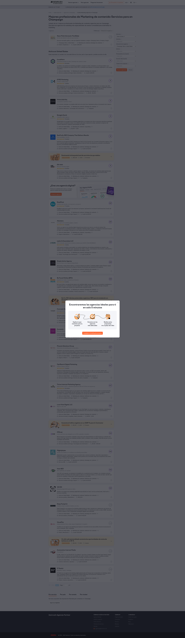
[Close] (118, 302)
